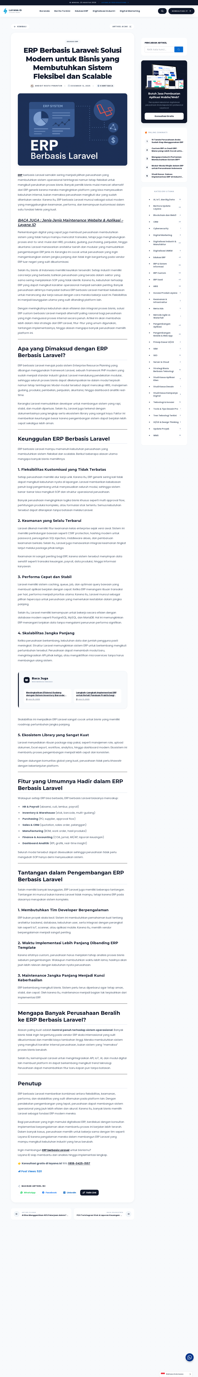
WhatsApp (30, 1192)
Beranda (45, 11)
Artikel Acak (120, 26)
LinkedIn (71, 1192)
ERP (20, 175)
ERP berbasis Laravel (55, 1150)
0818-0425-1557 (79, 1163)
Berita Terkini (62, 11)
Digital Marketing (130, 11)
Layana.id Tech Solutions (113, 2)
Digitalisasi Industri (104, 11)
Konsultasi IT (180, 11)
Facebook (51, 1192)
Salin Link (91, 1192)
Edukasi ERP (81, 11)
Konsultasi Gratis (164, 116)
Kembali (22, 26)
